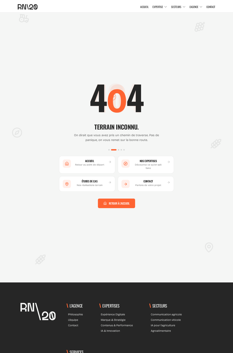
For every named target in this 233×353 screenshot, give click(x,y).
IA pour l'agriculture (162, 325)
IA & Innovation (109, 330)
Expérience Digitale (112, 314)
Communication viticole (165, 319)
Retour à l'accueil (119, 203)
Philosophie (75, 314)
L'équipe (72, 319)
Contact (72, 325)
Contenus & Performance (116, 325)
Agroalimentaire (160, 330)
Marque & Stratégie (112, 319)
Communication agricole (165, 314)
